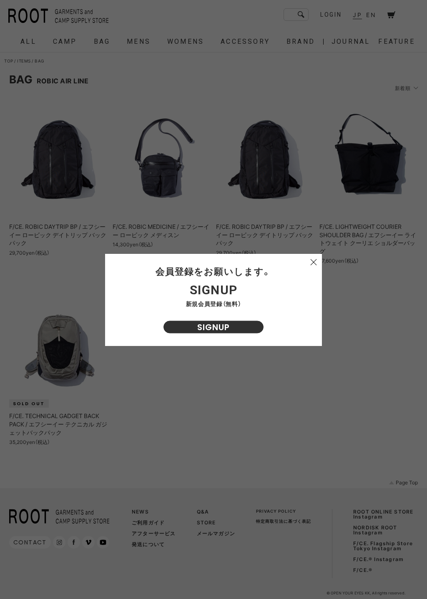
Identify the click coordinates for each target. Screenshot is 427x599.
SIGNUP (213, 327)
